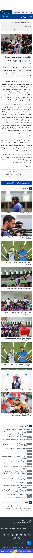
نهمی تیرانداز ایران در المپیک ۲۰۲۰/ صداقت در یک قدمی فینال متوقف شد (16, 238)
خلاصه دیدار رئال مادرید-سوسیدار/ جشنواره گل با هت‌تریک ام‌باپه (15, 440)
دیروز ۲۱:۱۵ (30, 494)
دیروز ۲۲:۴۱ (30, 490)
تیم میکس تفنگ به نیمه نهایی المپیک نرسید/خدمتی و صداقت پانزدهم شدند (18, 339)
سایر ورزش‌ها (28, 22)
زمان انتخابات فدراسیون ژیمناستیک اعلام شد (16, 497)
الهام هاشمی (10, 183)
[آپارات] (14, 538)
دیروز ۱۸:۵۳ (30, 497)
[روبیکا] (29, 535)
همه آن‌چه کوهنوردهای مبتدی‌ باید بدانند (17, 461)
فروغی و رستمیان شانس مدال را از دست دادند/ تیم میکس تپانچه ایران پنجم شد (17, 313)
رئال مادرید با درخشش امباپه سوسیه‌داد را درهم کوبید (15, 474)
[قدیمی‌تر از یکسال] (16, 201)
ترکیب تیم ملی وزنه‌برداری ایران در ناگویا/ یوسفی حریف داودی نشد (14, 486)
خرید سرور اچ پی (6, 508)
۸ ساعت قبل (30, 466)
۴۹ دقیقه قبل (30, 439)
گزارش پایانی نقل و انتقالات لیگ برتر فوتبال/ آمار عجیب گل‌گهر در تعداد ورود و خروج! (15, 433)
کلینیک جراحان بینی (6, 511)
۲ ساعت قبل (30, 451)
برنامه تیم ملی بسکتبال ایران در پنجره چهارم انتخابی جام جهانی (14, 457)
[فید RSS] (18, 538)
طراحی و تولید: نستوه (15, 543)
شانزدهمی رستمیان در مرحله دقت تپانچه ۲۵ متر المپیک (18, 390)
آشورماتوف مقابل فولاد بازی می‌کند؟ (18, 437)
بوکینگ (20, 511)
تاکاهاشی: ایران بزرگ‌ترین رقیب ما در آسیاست (15, 464)
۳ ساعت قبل (30, 461)
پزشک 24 (16, 508)
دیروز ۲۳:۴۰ (30, 485)
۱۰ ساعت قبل (30, 482)
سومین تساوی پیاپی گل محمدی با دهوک (16, 495)
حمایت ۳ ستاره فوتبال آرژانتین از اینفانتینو (16, 429)
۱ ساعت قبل (30, 444)
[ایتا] (25, 535)
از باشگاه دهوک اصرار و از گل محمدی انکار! (16, 448)
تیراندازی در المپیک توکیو (23, 183)
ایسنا (25, 16)
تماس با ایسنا (4, 528)
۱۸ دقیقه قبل (30, 432)
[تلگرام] (16, 535)
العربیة (19, 12)
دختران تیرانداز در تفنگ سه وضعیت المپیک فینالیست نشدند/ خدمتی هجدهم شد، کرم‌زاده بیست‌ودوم (16, 415)
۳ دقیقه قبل (30, 429)
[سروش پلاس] (21, 535)
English (15, 12)
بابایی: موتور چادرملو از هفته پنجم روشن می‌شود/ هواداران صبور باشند (14, 445)
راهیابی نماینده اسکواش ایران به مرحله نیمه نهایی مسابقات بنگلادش (14, 479)
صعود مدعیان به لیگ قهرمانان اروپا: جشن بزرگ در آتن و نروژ (14, 467)
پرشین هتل (15, 511)
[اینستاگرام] (4, 535)
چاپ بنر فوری (28, 506)
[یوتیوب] (12, 535)
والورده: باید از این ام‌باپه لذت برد (19, 451)
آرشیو (11, 11)
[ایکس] (8, 535)
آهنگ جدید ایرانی (26, 508)
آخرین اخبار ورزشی (23, 426)
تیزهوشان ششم (27, 511)
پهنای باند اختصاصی (17, 506)
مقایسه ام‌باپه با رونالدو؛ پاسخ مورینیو (18, 454)
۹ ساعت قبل (30, 471)
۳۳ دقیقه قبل (29, 436)
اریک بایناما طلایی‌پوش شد (20, 483)
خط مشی (19, 528)
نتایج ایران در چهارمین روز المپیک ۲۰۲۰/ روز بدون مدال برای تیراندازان (17, 365)
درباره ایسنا (12, 528)
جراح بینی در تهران (6, 506)
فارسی (22, 12)
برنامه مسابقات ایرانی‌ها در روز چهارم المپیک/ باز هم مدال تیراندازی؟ (17, 263)
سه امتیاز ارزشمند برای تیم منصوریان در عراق (16, 471)
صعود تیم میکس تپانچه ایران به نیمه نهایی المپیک (19, 288)
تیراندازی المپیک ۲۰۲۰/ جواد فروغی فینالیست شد (19, 213)
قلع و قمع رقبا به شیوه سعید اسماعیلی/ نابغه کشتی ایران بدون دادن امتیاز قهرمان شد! (14, 491)
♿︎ (29, 543)
